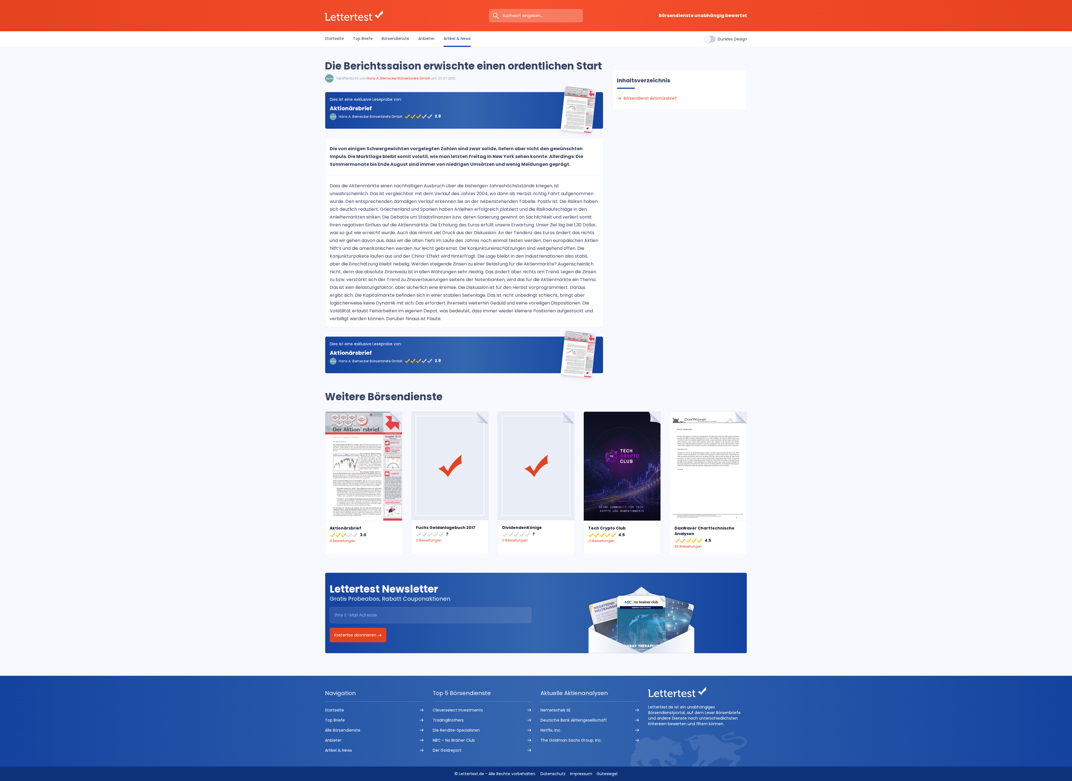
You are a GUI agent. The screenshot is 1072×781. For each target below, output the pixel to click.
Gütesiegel (607, 774)
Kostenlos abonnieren (355, 635)
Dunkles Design (732, 39)
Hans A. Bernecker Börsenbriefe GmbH (398, 78)
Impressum (581, 774)
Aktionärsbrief (351, 108)
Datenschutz (553, 774)
